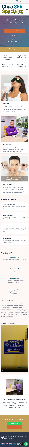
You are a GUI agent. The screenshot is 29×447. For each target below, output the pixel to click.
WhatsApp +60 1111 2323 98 (14, 41)
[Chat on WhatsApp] (26, 444)
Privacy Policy (23, 436)
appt (12, 50)
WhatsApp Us (14, 423)
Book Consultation (14, 31)
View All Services (14, 249)
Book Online (14, 427)
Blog (9, 438)
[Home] (13, 9)
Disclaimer (4, 438)
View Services (14, 35)
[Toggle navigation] (27, 9)
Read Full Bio (14, 410)
